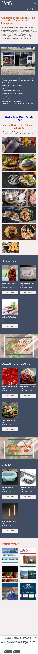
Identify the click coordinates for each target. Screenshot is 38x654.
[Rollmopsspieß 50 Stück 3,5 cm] (10, 519)
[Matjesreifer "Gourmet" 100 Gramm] (28, 384)
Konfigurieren (7, 647)
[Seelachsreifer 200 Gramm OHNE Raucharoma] (10, 384)
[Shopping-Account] (35, 9)
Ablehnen (16, 651)
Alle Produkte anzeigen (8, 287)
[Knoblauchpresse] (28, 485)
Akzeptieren (8, 651)
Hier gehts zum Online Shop (19, 118)
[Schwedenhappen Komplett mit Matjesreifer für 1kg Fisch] (10, 281)
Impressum (21, 645)
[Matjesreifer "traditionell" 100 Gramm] (10, 314)
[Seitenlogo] (8, 4)
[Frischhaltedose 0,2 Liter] (10, 485)
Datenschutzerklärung (9, 645)
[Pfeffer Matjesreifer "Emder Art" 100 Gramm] (10, 418)
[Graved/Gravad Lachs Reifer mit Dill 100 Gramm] (28, 281)
